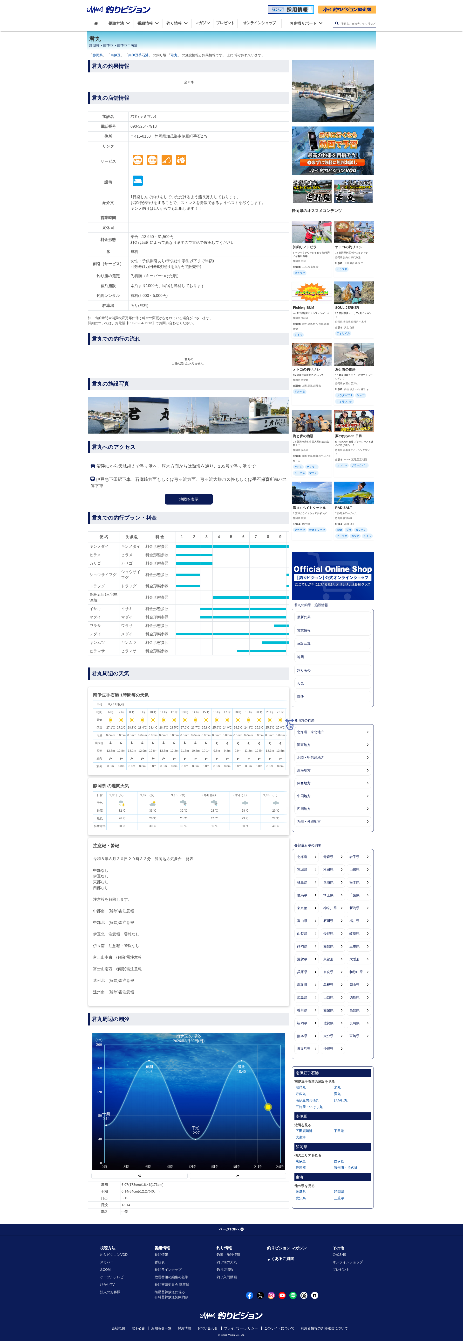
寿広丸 (301, 1094)
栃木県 (354, 882)
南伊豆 (108, 46)
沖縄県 (328, 1049)
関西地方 (304, 783)
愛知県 (328, 946)
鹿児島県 (304, 1049)
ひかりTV (107, 1284)
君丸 (174, 55)
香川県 (302, 1010)
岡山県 (354, 985)
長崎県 (354, 1023)
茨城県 (328, 882)
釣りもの (304, 670)
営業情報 (304, 630)
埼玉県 (328, 895)
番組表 (160, 1262)
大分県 (328, 1036)
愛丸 (337, 1094)
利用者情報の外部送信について (324, 1328)
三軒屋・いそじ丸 (309, 1107)
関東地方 (304, 745)
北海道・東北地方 (310, 732)
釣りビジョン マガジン (287, 1248)
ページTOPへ (229, 1229)
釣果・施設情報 (228, 1255)
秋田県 (328, 869)
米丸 (337, 1087)
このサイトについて (279, 1328)
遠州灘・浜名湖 (346, 1168)
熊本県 (302, 1036)
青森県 (328, 857)
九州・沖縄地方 (309, 821)
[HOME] (96, 23)
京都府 (328, 959)
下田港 (339, 1131)
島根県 (328, 985)
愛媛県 (328, 1010)
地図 (300, 657)
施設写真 (304, 644)
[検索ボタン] (337, 23)
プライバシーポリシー (241, 1328)
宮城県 (302, 869)
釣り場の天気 (227, 1262)
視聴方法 (108, 1248)
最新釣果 (304, 617)
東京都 (302, 908)
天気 (300, 683)
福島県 (302, 882)
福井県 (354, 921)
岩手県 (354, 857)
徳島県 (354, 997)
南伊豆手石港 (127, 46)
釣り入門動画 (227, 1277)
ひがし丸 (340, 1100)
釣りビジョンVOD (114, 1255)
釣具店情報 (225, 1269)
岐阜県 (354, 933)
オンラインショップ (348, 1262)
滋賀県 (302, 959)
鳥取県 (302, 985)
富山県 (302, 921)
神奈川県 (330, 908)
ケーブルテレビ (112, 1277)
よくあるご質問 (280, 1259)
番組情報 (162, 1248)
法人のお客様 (110, 1292)
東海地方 (304, 770)
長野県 (328, 933)
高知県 (354, 1010)
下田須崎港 (304, 1131)
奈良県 (328, 972)
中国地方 (304, 796)
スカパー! (107, 1262)
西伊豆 (339, 1161)
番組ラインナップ (168, 1269)
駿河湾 (301, 1168)
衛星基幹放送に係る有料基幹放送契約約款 (171, 1294)
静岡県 (94, 46)
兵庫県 (302, 972)
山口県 (328, 997)
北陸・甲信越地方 (310, 757)
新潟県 (354, 908)
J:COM (105, 1269)
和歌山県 (356, 972)
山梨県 (302, 933)
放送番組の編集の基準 (171, 1277)
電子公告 (138, 1328)
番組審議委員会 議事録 (172, 1284)
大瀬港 (301, 1137)
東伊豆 (301, 1161)
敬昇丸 (301, 1087)
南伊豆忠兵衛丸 (307, 1100)
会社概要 (118, 1328)
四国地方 (304, 809)
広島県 (302, 997)
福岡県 (302, 1023)
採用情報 (184, 1328)
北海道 (302, 857)
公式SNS (339, 1255)
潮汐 (300, 697)
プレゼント (341, 1269)
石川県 (328, 921)
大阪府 (354, 959)
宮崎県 (354, 1036)
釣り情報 (224, 1248)
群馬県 (302, 895)
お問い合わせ (207, 1328)
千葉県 (354, 895)
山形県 (354, 869)
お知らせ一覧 (161, 1328)
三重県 (354, 946)
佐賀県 (328, 1023)
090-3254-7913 (143, 126)
